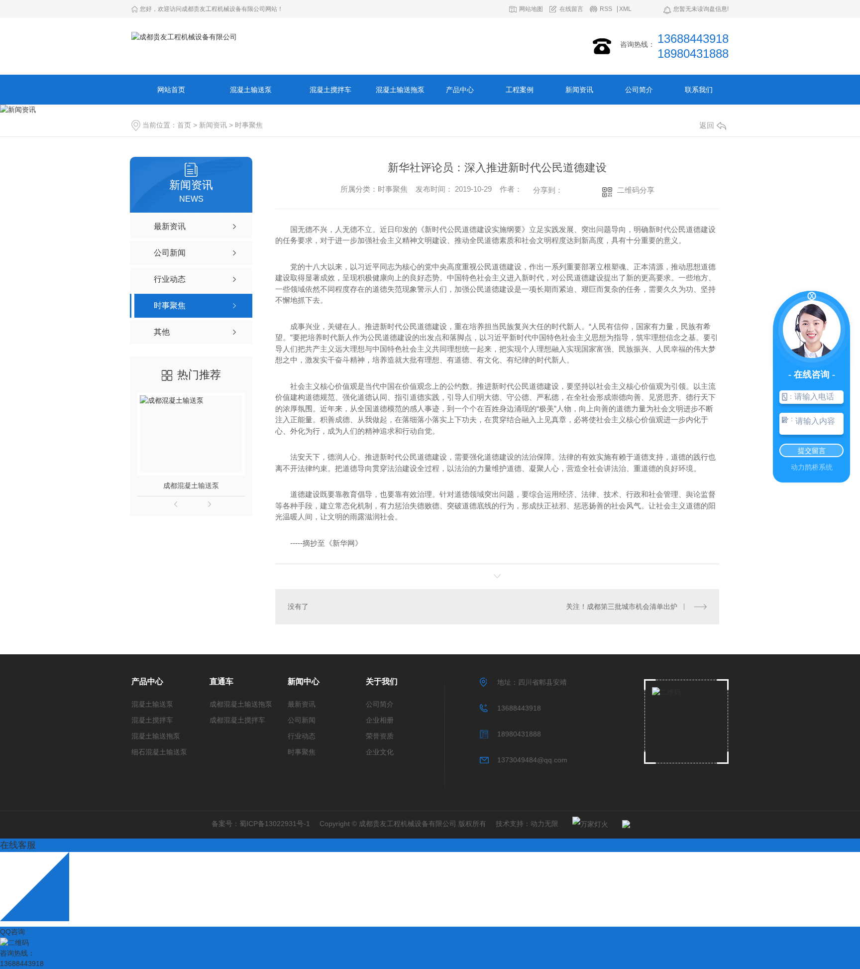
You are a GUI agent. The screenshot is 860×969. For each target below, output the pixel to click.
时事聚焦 (249, 125)
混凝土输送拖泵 (400, 90)
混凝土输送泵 (251, 90)
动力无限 (544, 824)
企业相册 (380, 720)
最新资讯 (302, 704)
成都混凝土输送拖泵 (241, 704)
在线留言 (571, 9)
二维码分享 (635, 190)
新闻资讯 (579, 90)
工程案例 (520, 90)
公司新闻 (302, 720)
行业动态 (302, 735)
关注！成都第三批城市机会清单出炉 (621, 606)
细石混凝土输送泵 (159, 751)
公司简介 (639, 90)
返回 (706, 125)
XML (625, 9)
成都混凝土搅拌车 (237, 720)
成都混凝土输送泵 (191, 485)
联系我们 (699, 90)
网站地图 (531, 9)
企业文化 (380, 751)
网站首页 (171, 90)
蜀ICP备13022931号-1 (274, 824)
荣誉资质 (380, 735)
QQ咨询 (12, 932)
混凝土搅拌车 (330, 90)
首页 (184, 125)
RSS (606, 9)
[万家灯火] (585, 824)
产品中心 (460, 90)
